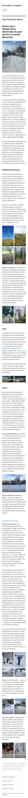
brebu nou (9, 764)
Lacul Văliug (6, 346)
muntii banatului (10, 766)
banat (19, 763)
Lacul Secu (20, 350)
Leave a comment (17, 769)
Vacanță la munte (6, 769)
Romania (17, 766)
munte (4, 766)
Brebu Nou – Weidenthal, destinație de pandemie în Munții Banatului (12, 32)
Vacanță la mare (7, 781)
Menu (4, 10)
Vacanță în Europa (7, 788)
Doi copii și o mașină (12, 5)
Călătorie (14, 763)
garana (23, 764)
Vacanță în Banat (6, 768)
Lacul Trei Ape (17, 355)
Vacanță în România (16, 768)
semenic (23, 766)
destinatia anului (17, 764)
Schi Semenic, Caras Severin (10, 520)
